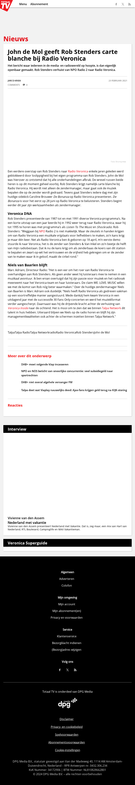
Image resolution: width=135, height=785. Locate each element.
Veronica (82, 171)
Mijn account (66, 604)
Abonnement (39, 4)
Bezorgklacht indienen (66, 643)
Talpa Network (111, 308)
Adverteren (66, 579)
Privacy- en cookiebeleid (67, 727)
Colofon (67, 585)
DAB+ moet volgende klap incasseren (45, 364)
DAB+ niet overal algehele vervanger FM (46, 382)
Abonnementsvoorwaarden (66, 742)
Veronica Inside (18, 308)
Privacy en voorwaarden (67, 618)
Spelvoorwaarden (66, 735)
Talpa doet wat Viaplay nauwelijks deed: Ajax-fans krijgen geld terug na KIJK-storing (74, 390)
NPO (42, 231)
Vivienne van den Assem (26, 518)
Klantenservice (66, 636)
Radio (72, 171)
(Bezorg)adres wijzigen (66, 650)
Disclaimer (67, 719)
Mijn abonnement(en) (66, 611)
